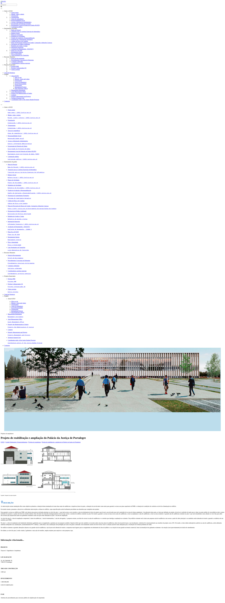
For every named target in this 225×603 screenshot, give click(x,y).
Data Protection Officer (21, 88)
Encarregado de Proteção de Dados (21, 23)
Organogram (18, 85)
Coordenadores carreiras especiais (20, 63)
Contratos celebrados (17, 61)
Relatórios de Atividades (18, 36)
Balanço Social (15, 33)
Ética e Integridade (16, 53)
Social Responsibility (20, 84)
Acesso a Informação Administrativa (21, 22)
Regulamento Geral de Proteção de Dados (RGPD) (25, 25)
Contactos (7, 101)
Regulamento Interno (17, 52)
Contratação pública (16, 27)
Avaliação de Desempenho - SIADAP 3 (22, 49)
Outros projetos (15, 69)
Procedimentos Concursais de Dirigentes (22, 60)
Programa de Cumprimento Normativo (22, 39)
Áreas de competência (17, 19)
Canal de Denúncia (9, 72)
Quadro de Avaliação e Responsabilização (23, 38)
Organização (14, 16)
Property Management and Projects (21, 96)
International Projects (20, 87)
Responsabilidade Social (18, 20)
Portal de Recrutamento (17, 58)
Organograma (15, 17)
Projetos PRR (15, 66)
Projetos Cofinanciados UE (18, 68)
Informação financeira (17, 47)
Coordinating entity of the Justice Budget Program (25, 99)
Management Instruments (18, 90)
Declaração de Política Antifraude (20, 44)
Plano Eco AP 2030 (16, 50)
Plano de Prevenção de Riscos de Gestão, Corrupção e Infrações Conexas (31, 42)
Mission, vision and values (22, 79)
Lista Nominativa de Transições (20, 55)
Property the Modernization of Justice (21, 93)
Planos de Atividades (17, 35)
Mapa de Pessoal (16, 30)
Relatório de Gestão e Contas (19, 46)
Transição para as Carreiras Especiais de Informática (25, 31)
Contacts (13, 95)
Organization (18, 80)
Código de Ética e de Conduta (19, 41)
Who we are (18, 77)
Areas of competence (20, 82)
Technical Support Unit (17, 98)
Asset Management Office (18, 91)
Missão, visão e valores (17, 14)
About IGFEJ (15, 76)
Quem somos (15, 12)
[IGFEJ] (3, 1)
